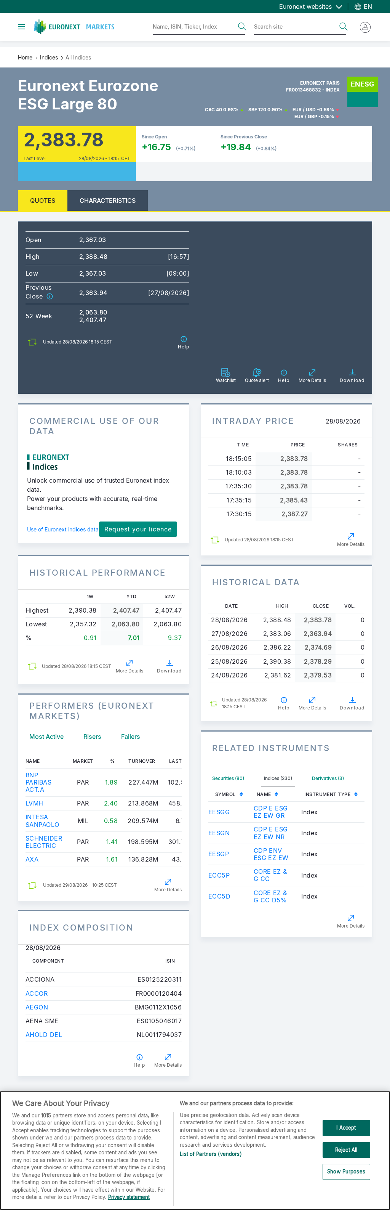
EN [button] (367, 6)
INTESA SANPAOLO (42, 820)
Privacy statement (129, 1197)
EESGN (219, 833)
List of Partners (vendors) (210, 1154)
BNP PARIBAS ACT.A (38, 782)
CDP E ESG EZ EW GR (271, 811)
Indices (49, 57)
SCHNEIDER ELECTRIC (44, 841)
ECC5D (219, 896)
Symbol (225, 794)
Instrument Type (327, 794)
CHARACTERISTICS (108, 200)
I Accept (346, 1128)
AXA (32, 859)
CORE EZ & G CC (270, 875)
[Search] (242, 26)
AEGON (37, 1007)
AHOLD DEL (44, 1034)
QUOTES (42, 200)
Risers (92, 736)
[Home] (74, 26)
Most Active (46, 736)
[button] (49, 296)
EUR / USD (304, 109)
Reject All (346, 1150)
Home (25, 57)
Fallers (130, 736)
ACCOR (37, 993)
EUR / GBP (305, 116)
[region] (195, 1150)
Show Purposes (346, 1171)
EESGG (219, 812)
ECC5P (219, 875)
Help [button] (139, 1065)
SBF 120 (257, 109)
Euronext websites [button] (306, 6)
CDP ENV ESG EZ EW (271, 854)
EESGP (218, 854)
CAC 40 (213, 109)
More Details (129, 671)
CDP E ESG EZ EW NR (271, 832)
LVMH (34, 803)
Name (264, 794)
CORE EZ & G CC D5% (270, 896)
